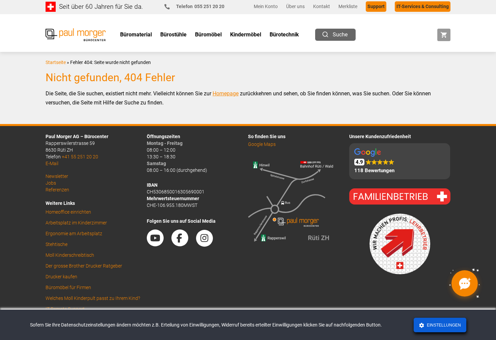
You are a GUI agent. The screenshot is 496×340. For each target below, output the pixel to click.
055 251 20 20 (200, 6)
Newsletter (57, 176)
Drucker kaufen (61, 276)
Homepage (226, 93)
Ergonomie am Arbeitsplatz (74, 233)
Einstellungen (443, 325)
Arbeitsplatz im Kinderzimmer (76, 222)
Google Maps (262, 144)
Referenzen (57, 189)
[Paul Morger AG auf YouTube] (158, 244)
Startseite (56, 62)
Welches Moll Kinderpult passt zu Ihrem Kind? (93, 298)
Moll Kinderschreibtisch (70, 255)
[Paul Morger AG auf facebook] (183, 244)
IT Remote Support (65, 309)
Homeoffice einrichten (68, 212)
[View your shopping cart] (443, 35)
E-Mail (52, 163)
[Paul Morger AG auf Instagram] (208, 244)
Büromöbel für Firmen (68, 287)
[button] (399, 161)
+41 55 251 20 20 (80, 156)
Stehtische (56, 244)
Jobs (51, 183)
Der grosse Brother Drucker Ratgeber (84, 266)
